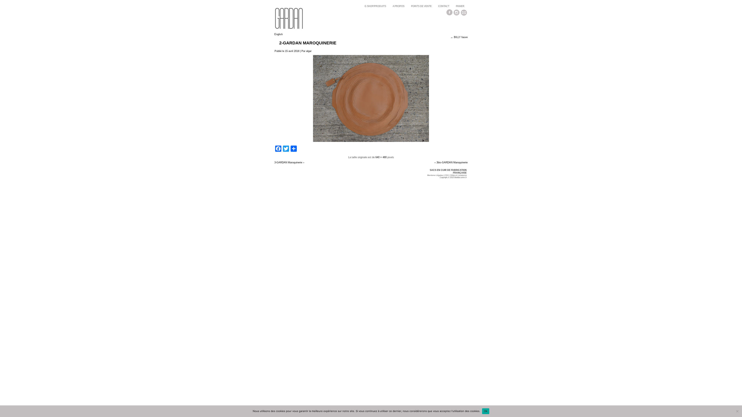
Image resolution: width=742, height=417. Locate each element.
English (278, 34)
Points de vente (421, 6)
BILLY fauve (459, 37)
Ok (486, 411)
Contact (443, 6)
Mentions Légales (435, 175)
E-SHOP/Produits (375, 6)
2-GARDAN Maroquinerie (307, 43)
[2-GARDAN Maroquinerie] (371, 141)
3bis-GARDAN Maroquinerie (452, 162)
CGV (447, 175)
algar (308, 51)
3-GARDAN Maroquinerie (288, 162)
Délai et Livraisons (458, 175)
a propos (398, 6)
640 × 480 (381, 157)
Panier (460, 6)
